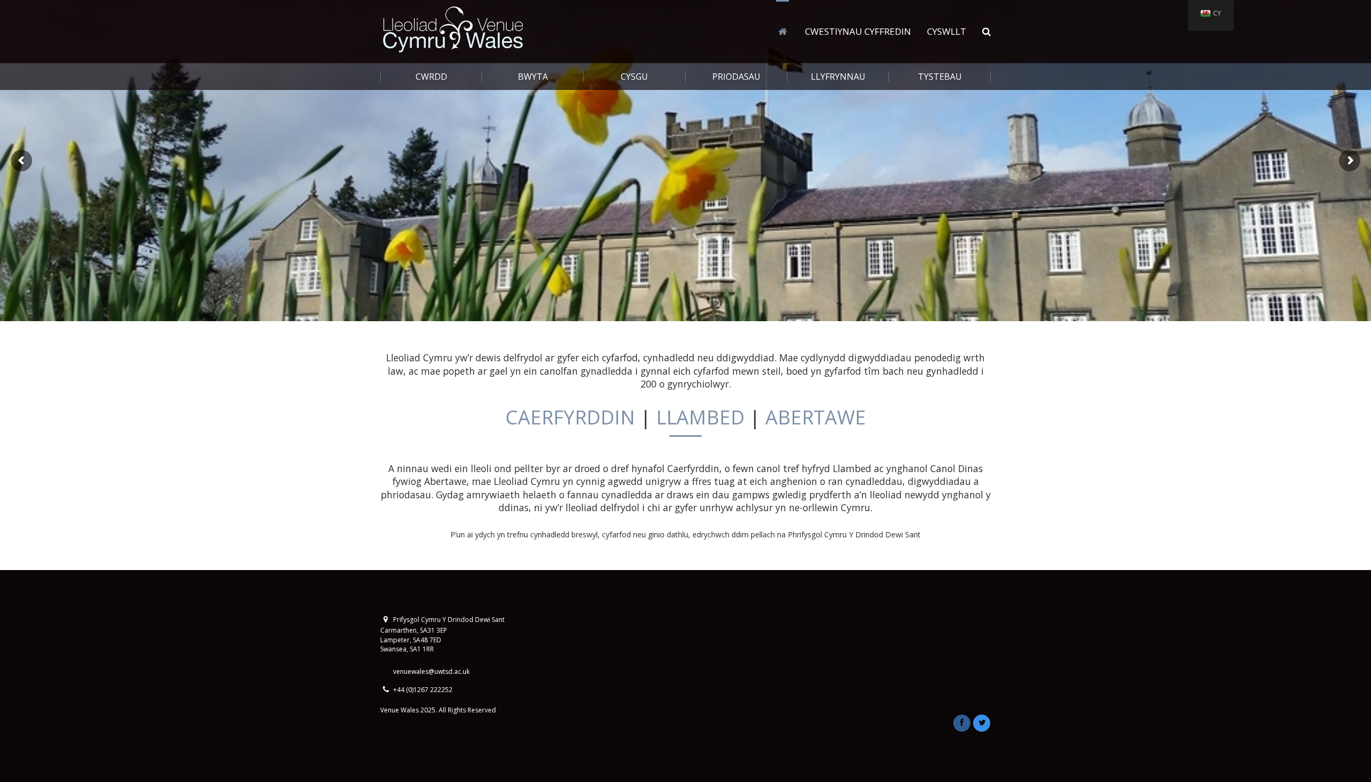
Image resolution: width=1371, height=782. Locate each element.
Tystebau (940, 76)
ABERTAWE (815, 417)
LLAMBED (700, 417)
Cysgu (634, 76)
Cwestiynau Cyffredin (858, 31)
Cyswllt (946, 31)
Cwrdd (431, 76)
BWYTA (533, 76)
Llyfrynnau (838, 76)
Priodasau (736, 76)
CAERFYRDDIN (570, 417)
